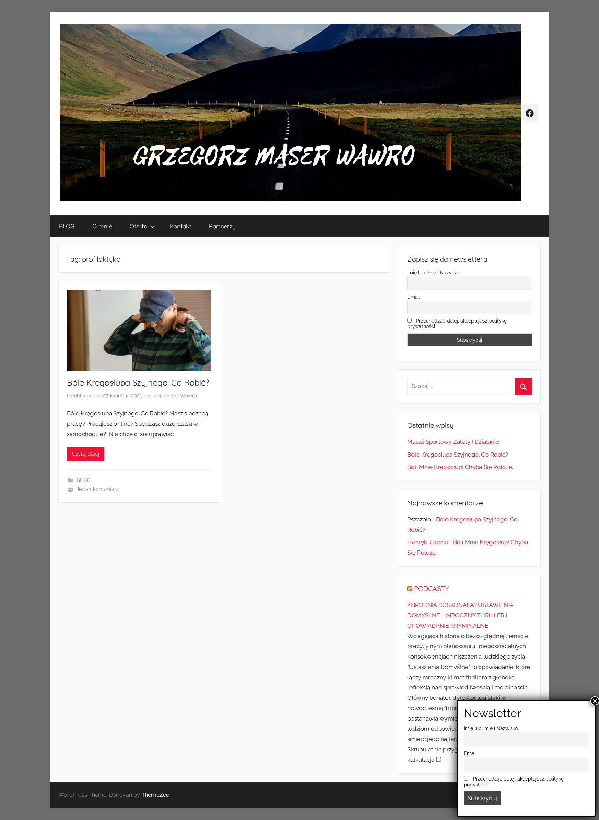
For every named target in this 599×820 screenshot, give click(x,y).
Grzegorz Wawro (177, 396)
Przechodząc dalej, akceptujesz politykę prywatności (457, 323)
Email (413, 297)
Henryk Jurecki (427, 542)
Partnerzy (222, 226)
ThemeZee (155, 795)
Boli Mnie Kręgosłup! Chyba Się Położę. (460, 467)
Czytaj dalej (85, 454)
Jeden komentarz (98, 489)
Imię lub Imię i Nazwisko (434, 272)
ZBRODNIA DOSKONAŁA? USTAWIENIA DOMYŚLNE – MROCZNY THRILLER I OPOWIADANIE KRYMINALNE (460, 615)
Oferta (138, 226)
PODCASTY (431, 588)
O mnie (102, 226)
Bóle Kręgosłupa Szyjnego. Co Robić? (138, 382)
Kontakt (180, 226)
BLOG (67, 226)
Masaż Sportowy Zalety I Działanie (453, 441)
